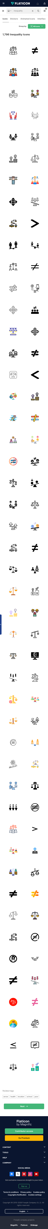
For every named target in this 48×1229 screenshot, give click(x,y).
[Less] (13, 1045)
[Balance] (13, 483)
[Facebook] (12, 1174)
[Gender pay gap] (13, 158)
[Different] (34, 50)
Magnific (14, 1225)
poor (36, 1097)
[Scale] (34, 288)
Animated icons (27, 19)
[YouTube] (36, 1174)
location (21, 1097)
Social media (24, 1168)
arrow (5, 1097)
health (12, 1097)
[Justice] (13, 180)
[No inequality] (13, 699)
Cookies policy (39, 1192)
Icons (5, 19)
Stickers (14, 19)
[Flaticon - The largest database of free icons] (20, 3)
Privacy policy (25, 1192)
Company (7, 1163)
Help (5, 1158)
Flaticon (24, 1225)
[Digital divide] (34, 656)
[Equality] (13, 201)
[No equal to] (13, 288)
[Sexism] (34, 612)
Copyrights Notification (17, 1195)
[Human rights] (13, 115)
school (29, 1097)
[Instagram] (30, 1174)
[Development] (13, 742)
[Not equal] (34, 547)
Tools (5, 1152)
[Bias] (34, 483)
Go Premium (24, 1138)
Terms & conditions (11, 1192)
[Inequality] (13, 93)
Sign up (24, 1186)
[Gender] (34, 115)
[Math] (34, 223)
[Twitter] (18, 1174)
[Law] (13, 374)
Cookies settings (35, 1195)
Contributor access (24, 1131)
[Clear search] (32, 11)
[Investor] (34, 850)
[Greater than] (34, 829)
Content (7, 1147)
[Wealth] (34, 634)
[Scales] (34, 1023)
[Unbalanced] (34, 158)
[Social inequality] (13, 50)
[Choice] (34, 720)
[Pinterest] (24, 1174)
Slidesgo (34, 1225)
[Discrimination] (13, 807)
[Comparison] (34, 872)
